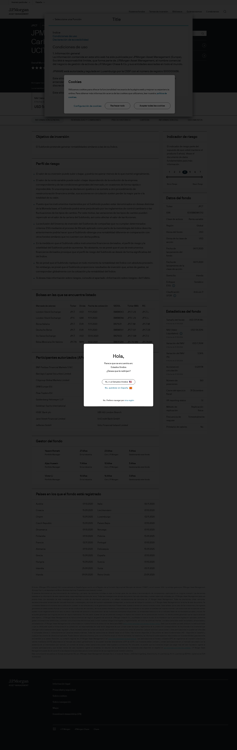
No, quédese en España (116, 388)
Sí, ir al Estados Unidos (116, 382)
